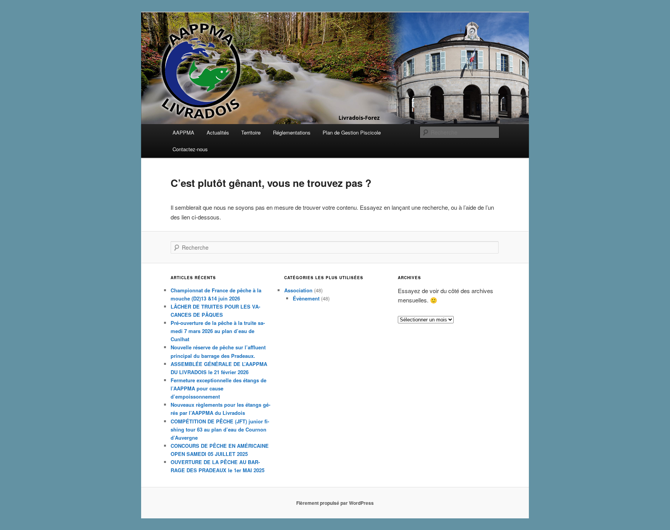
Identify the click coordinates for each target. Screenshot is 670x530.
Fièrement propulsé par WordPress (335, 502)
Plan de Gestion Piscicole (352, 132)
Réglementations (292, 132)
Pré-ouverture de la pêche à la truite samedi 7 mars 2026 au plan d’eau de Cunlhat (218, 331)
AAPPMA (183, 132)
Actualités (218, 132)
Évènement (306, 298)
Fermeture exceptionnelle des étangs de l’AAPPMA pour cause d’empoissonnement (218, 388)
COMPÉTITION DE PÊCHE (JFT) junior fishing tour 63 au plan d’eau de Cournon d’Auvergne (220, 429)
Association (298, 290)
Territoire (251, 132)
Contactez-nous (190, 149)
